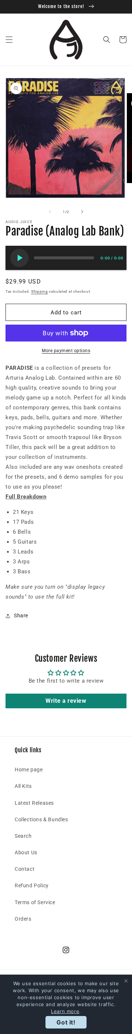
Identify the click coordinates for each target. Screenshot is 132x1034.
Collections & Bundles (41, 819)
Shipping (39, 291)
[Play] (19, 258)
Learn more (65, 1011)
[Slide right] (82, 212)
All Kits (23, 786)
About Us (26, 852)
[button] (9, 40)
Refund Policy (32, 885)
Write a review (65, 700)
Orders (23, 919)
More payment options (66, 350)
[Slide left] (50, 212)
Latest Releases (34, 803)
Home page (29, 769)
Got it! (65, 1022)
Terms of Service (35, 902)
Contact (24, 869)
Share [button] (21, 615)
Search (23, 836)
